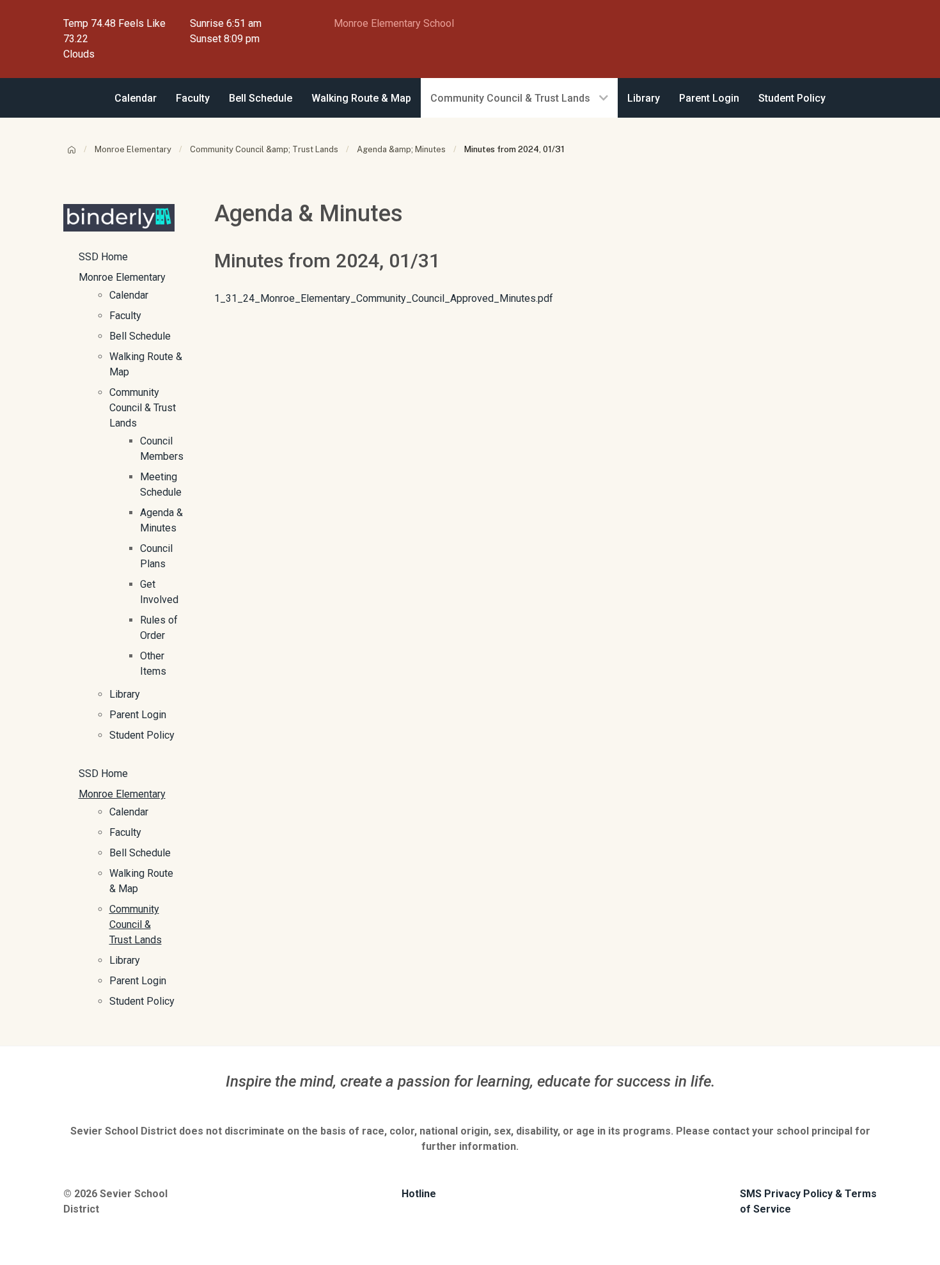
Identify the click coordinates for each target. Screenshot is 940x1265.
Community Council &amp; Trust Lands (264, 149)
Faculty (125, 316)
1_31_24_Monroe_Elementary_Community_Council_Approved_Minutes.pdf (383, 298)
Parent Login (137, 715)
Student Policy (142, 735)
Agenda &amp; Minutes (401, 149)
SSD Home (103, 257)
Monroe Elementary (133, 149)
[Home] (71, 149)
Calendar (128, 295)
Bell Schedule (140, 336)
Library (124, 694)
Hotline (419, 1194)
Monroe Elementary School (394, 23)
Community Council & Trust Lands (142, 407)
